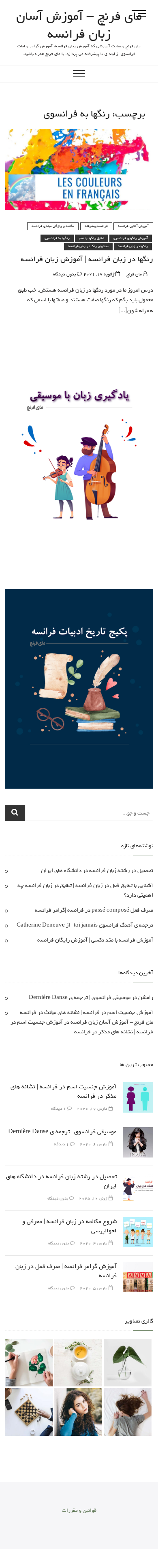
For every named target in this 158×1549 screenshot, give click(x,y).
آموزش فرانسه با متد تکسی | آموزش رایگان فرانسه (95, 940)
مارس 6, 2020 (94, 1144)
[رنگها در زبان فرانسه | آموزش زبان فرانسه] (79, 133)
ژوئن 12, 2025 (94, 1198)
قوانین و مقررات (79, 1510)
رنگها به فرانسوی (57, 238)
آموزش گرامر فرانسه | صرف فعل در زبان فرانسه (66, 1270)
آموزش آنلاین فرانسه (133, 226)
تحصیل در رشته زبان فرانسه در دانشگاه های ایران (97, 870)
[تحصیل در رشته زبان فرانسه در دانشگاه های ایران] (138, 1176)
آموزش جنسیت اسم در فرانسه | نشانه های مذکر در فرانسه (82, 1027)
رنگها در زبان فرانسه (133, 246)
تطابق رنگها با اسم (92, 238)
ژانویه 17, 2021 (99, 274)
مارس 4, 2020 (94, 1243)
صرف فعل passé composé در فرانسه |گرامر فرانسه (94, 910)
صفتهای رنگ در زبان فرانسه (88, 246)
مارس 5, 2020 (94, 1288)
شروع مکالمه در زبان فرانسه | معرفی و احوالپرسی (69, 1226)
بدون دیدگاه (65, 274)
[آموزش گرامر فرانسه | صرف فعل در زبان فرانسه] (138, 1266)
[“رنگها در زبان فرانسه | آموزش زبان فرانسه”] (122, 311)
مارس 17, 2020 (93, 1108)
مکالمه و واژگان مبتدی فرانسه (53, 226)
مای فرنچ (134, 274)
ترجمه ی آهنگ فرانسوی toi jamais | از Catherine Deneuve (85, 925)
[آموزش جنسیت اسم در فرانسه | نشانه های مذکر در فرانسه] (138, 1087)
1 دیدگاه (59, 1108)
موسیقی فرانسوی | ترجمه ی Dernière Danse (79, 997)
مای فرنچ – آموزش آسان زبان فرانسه (79, 25)
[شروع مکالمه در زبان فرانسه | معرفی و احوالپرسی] (138, 1221)
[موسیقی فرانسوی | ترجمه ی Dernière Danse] (138, 1131)
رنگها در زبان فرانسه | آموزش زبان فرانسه (87, 259)
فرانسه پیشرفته (96, 226)
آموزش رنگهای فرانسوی (130, 238)
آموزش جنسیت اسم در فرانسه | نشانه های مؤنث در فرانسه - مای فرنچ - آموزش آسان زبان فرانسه (84, 1017)
